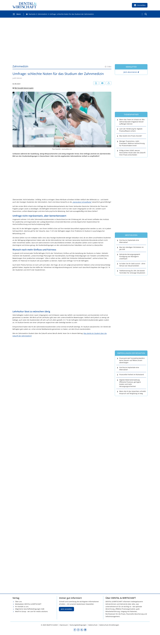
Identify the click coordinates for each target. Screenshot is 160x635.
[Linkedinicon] (85, 629)
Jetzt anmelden (66, 609)
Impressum (64, 625)
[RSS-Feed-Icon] (81, 629)
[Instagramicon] (78, 629)
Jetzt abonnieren (130, 72)
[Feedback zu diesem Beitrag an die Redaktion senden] (108, 83)
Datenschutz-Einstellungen (109, 625)
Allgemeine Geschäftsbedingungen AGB (29, 609)
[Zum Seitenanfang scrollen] (156, 631)
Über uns (18, 601)
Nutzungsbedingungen (78, 625)
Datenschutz (93, 625)
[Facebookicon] (75, 629)
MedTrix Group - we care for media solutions (31, 611)
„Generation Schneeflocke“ (82, 202)
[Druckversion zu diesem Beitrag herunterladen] (96, 83)
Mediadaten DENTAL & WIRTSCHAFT (28, 604)
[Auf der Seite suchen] (145, 14)
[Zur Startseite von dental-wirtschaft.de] (25, 5)
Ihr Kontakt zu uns (22, 606)
